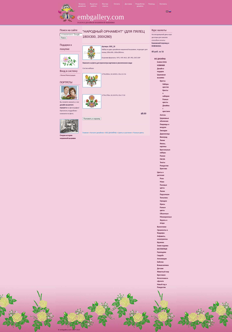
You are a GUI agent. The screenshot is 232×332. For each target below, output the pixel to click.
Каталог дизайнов (97, 133)
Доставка (128, 4)
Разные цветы (138, 133)
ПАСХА (162, 159)
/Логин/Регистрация (67, 75)
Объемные (164, 214)
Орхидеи (163, 201)
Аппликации (162, 259)
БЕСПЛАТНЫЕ (162, 249)
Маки (162, 182)
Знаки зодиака (162, 246)
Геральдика (161, 252)
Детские (160, 269)
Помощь (151, 4)
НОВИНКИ (161, 65)
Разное (162, 156)
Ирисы (162, 204)
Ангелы (163, 115)
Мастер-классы (105, 5)
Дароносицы (165, 134)
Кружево (160, 242)
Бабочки (160, 262)
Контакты (163, 4)
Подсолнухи (164, 195)
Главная (85, 133)
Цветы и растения (125, 133)
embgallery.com (100, 17)
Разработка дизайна (140, 5)
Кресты (163, 81)
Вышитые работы (93, 5)
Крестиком (161, 275)
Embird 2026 (162, 62)
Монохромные (166, 217)
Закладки (163, 131)
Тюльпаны (164, 198)
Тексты (162, 163)
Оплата (117, 4)
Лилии (162, 140)
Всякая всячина (163, 265)
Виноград (163, 137)
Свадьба (160, 256)
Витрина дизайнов (82, 5)
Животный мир (163, 272)
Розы (162, 179)
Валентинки (161, 227)
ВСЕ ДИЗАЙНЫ (110, 133)
